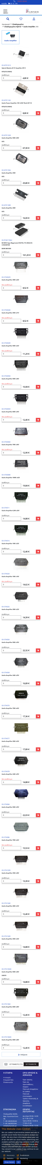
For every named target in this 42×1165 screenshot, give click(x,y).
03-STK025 (6, 607)
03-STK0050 (6, 376)
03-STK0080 (6, 475)
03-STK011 (6, 508)
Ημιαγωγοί (6, 24)
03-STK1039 (6, 870)
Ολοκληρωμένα (18, 24)
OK (18, 1162)
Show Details (9, 1162)
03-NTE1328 (6, 135)
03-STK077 (6, 738)
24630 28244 (22, 1)
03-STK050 (6, 639)
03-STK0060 (6, 442)
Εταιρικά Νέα (8, 1080)
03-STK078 (6, 771)
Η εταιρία (7, 1077)
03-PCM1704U (7, 240)
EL (14, 3)
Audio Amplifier (29, 27)
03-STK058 (6, 672)
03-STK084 (6, 804)
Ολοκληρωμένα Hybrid (12, 27)
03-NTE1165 (6, 100)
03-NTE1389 (6, 205)
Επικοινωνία (8, 1082)
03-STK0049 (6, 343)
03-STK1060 (6, 1004)
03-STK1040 (6, 903)
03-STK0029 (6, 277)
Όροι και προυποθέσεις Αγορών (28, 1084)
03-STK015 (6, 541)
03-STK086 (6, 837)
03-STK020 (6, 574)
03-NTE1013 (6, 65)
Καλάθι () (7, 3)
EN (16, 3)
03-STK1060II (6, 1037)
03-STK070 (6, 705)
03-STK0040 (6, 310)
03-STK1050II (6, 969)
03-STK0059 (6, 409)
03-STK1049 (6, 936)
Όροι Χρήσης (27, 1080)
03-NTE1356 (6, 170)
